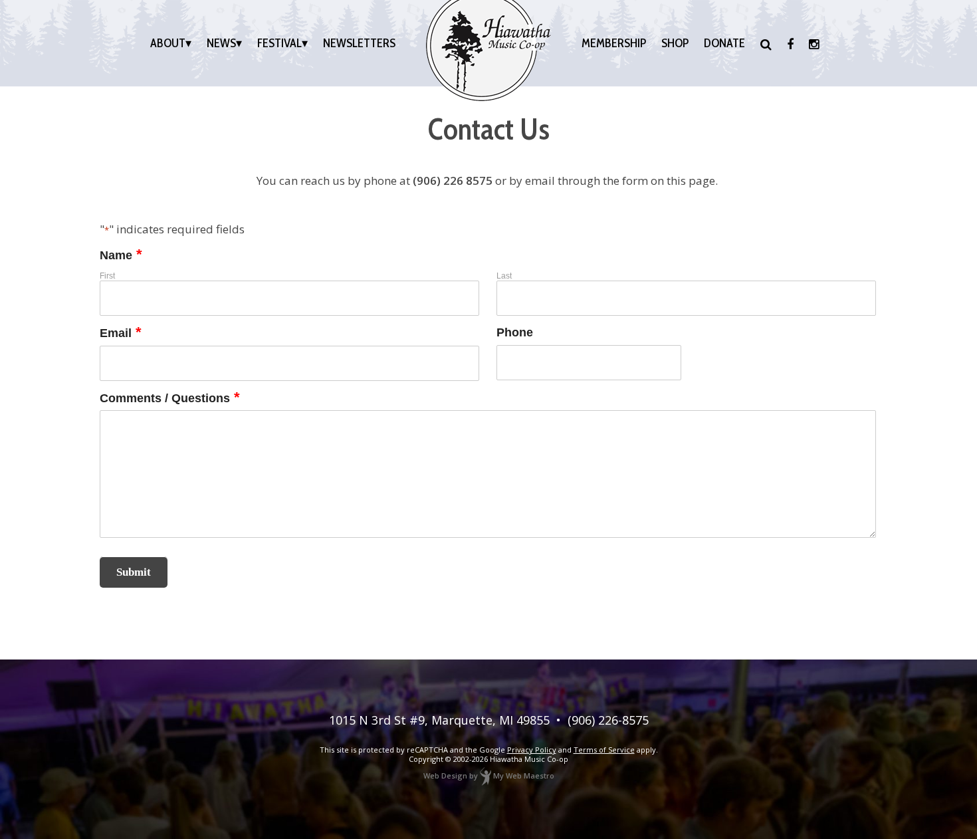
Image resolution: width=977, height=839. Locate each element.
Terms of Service (604, 750)
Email (121, 333)
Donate (724, 43)
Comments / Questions (170, 399)
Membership (614, 43)
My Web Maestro (523, 775)
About (167, 43)
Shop (675, 43)
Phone (514, 332)
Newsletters (359, 43)
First (107, 276)
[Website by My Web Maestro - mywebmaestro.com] (485, 775)
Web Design (445, 775)
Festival (279, 43)
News (221, 43)
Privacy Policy (531, 750)
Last (504, 276)
